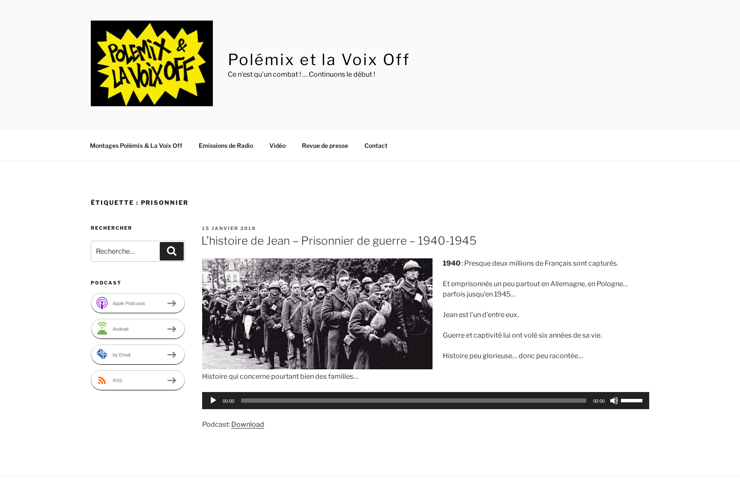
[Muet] (614, 400)
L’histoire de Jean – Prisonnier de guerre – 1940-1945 (339, 240)
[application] (425, 400)
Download (247, 424)
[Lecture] (213, 400)
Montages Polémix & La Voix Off (136, 145)
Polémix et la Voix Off (319, 59)
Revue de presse (325, 145)
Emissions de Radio (226, 145)
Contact (376, 145)
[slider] (633, 399)
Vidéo (277, 145)
